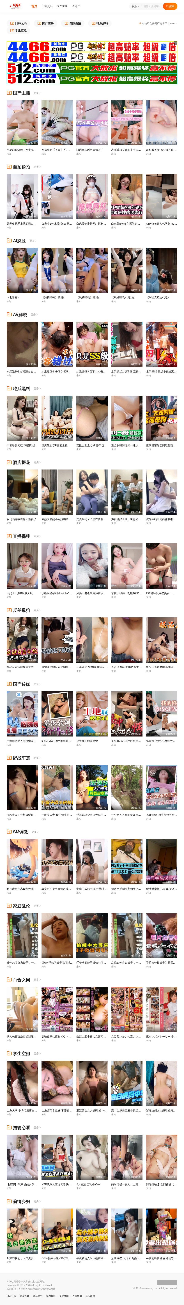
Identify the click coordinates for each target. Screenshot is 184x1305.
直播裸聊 (21, 536)
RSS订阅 (11, 1296)
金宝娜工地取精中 (87, 740)
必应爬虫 (90, 1296)
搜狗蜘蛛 (51, 1296)
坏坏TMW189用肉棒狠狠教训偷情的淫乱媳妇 (68, 740)
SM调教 (20, 831)
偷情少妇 (21, 1201)
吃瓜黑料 (21, 388)
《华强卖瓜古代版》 (158, 297)
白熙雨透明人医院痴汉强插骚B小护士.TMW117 (35, 740)
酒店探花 (21, 462)
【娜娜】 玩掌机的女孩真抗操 (24, 1184)
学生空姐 (21, 1053)
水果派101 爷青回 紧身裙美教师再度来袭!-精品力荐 (141, 371)
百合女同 (21, 979)
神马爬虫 (37, 1296)
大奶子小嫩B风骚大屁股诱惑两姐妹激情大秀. (33, 593)
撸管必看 (21, 1127)
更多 (36, 92)
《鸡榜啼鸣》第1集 (122, 297)
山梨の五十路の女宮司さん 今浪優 (97, 1036)
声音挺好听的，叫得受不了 (127, 519)
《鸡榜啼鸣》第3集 (87, 297)
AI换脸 (19, 240)
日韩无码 (47, 6)
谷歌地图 (77, 1296)
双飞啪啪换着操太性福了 (21, 519)
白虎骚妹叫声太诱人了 (89, 149)
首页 (34, 6)
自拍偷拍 (21, 166)
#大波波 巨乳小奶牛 (88, 1184)
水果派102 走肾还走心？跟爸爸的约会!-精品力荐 (36, 371)
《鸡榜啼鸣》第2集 (53, 297)
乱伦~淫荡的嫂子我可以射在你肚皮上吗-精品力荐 (71, 962)
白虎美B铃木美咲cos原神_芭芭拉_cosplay (67, 223)
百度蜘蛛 (24, 1296)
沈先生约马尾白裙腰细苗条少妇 (165, 519)
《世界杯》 (13, 297)
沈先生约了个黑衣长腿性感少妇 (95, 519)
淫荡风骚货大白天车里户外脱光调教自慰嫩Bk (103, 814)
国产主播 (62, 6)
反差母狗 (21, 610)
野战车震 (21, 758)
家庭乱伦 (21, 905)
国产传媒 (21, 684)
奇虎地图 (64, 1296)
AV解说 (20, 314)
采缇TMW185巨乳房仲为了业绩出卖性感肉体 (138, 740)
